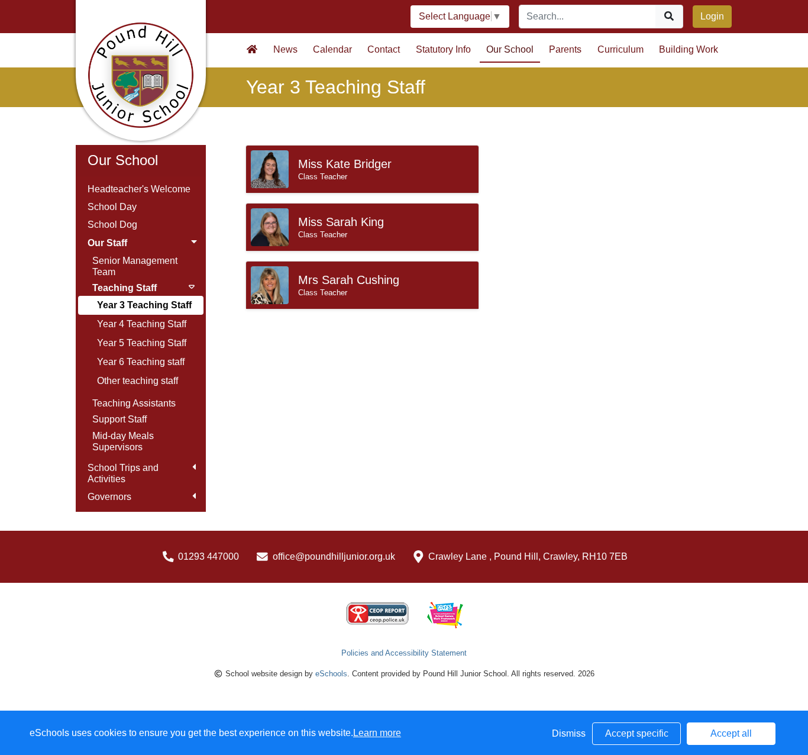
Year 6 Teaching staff (141, 362)
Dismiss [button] (569, 733)
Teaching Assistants (134, 403)
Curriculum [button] (620, 49)
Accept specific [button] (636, 733)
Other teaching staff (137, 381)
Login (712, 16)
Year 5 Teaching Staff (141, 343)
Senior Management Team (134, 266)
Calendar (332, 49)
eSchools (331, 673)
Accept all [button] (731, 733)
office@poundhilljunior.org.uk (334, 556)
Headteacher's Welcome (139, 189)
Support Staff (119, 419)
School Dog (112, 225)
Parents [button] (565, 49)
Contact (383, 49)
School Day (112, 207)
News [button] (285, 49)
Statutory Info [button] (443, 49)
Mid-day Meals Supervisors (123, 441)
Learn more (377, 733)
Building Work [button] (688, 49)
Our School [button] (510, 49)
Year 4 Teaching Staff (141, 324)
